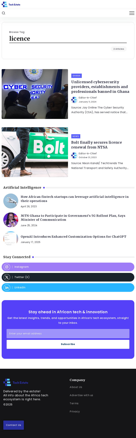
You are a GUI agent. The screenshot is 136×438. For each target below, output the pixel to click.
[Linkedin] (68, 287)
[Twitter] (68, 277)
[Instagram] (68, 267)
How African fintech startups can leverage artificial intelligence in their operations (75, 199)
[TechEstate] (15, 382)
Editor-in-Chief (88, 97)
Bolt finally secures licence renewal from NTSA (96, 144)
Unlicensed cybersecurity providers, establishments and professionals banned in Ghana (100, 87)
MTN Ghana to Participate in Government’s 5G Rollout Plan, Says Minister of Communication (73, 218)
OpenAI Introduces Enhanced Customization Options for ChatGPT (73, 237)
